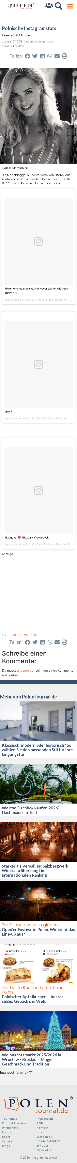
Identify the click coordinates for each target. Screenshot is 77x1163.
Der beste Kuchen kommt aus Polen (32, 990)
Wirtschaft (10, 1128)
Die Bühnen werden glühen (30, 925)
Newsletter (45, 1150)
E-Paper (42, 1146)
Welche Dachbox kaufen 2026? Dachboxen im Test (31, 810)
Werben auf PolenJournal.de (48, 1139)
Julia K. (30, 299)
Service (7, 1141)
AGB (40, 1123)
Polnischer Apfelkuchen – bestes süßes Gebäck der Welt (33, 999)
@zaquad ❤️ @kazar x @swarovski (27, 537)
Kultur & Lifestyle (13, 46)
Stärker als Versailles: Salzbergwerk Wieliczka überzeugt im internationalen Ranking (35, 870)
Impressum (45, 1119)
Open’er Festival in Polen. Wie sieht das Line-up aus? (38, 931)
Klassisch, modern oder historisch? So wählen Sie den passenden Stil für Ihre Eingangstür (37, 750)
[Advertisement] (38, 594)
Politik (6, 1132)
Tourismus (9, 1119)
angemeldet (26, 670)
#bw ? (8, 411)
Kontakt (43, 1128)
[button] (70, 6)
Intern (41, 1132)
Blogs (6, 1146)
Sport (6, 1137)
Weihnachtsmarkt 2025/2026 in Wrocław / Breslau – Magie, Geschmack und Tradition (31, 1059)
